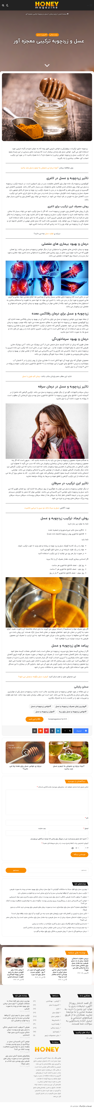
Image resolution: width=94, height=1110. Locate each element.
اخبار (57, 1009)
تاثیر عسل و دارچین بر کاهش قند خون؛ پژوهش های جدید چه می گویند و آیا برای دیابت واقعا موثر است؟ (49, 913)
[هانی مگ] (47, 5)
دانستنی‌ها (55, 1020)
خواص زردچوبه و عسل (40, 706)
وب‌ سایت (41, 828)
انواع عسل (55, 1012)
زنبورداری (56, 1031)
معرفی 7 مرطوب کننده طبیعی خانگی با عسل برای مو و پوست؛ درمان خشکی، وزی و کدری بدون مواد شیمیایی (48, 897)
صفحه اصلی (62, 14)
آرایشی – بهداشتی (52, 1001)
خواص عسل (55, 1016)
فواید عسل (49, 233)
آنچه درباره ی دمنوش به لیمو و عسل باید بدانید (39, 168)
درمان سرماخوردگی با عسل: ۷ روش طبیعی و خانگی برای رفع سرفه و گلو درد (60, 931)
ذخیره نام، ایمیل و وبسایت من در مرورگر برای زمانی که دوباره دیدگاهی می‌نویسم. (58, 839)
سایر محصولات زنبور (52, 1035)
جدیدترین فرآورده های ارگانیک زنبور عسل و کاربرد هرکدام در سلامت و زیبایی (59, 924)
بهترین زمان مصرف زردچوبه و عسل (70, 706)
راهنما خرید (55, 1024)
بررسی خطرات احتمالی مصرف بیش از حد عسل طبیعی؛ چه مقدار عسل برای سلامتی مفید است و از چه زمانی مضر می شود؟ (79, 964)
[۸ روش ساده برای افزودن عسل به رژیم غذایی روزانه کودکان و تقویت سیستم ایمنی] (15, 962)
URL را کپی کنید (34, 719)
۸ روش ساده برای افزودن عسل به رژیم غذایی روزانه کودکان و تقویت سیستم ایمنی (15, 973)
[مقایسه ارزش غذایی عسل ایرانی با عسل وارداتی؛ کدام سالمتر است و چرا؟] (58, 962)
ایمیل (85, 828)
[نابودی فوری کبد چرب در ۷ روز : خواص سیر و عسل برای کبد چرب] (36, 962)
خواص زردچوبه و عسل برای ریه (72, 711)
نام (86, 818)
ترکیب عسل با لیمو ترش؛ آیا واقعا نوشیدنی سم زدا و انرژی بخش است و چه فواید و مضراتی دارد (52, 893)
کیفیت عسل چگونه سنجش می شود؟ (33, 676)
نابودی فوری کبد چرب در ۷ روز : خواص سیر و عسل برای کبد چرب (36, 972)
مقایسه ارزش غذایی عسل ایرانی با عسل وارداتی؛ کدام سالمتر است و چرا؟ (59, 973)
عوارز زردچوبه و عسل (44, 711)
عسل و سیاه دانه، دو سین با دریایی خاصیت (41, 508)
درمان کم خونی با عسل (31, 376)
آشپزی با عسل (42, 35)
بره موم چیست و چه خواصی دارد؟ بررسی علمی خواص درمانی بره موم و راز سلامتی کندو (55, 927)
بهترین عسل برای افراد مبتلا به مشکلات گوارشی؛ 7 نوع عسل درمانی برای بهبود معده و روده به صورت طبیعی (48, 889)
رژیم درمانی (53, 14)
